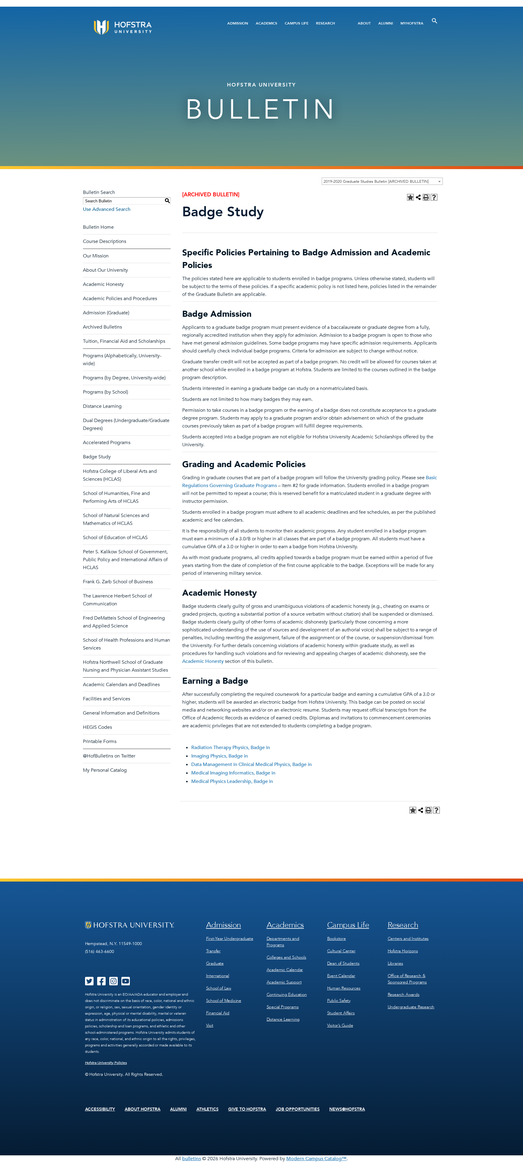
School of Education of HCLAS (115, 537)
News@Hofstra (347, 1109)
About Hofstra (142, 1109)
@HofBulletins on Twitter (109, 756)
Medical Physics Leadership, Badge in (232, 781)
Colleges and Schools (286, 957)
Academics (266, 23)
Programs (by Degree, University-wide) (124, 378)
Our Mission (96, 256)
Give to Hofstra (247, 1109)
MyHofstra (411, 23)
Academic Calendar (285, 970)
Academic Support (284, 982)
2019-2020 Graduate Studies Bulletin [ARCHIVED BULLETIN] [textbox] (376, 181)
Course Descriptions (104, 241)
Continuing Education (287, 994)
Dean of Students (343, 963)
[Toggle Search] (434, 21)
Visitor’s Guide (340, 1025)
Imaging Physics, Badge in (219, 756)
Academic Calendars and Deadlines (121, 684)
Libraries (395, 963)
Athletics (207, 1109)
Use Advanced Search (106, 209)
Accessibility (100, 1109)
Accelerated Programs (106, 442)
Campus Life (296, 23)
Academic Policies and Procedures (120, 298)
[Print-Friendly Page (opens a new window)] (426, 197)
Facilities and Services (106, 699)
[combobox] (382, 181)
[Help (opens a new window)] (434, 197)
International (217, 976)
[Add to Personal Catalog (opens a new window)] (410, 197)
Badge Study (97, 456)
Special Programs (283, 1007)
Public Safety (338, 1000)
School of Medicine (223, 1000)
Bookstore (336, 938)
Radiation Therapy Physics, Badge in (230, 747)
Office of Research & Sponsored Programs (407, 979)
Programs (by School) (105, 392)
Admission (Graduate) (106, 312)
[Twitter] (89, 983)
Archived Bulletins (102, 327)
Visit (209, 1025)
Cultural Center (341, 951)
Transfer (213, 951)
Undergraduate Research (411, 1007)
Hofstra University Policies (106, 1062)
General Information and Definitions (121, 713)
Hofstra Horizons (403, 951)
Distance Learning (102, 406)
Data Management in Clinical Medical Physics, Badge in (251, 764)
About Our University (105, 270)
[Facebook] (101, 983)
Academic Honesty (103, 284)
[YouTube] (125, 983)
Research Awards (403, 994)
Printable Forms (100, 741)
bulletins (191, 1158)
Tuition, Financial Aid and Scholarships (124, 341)
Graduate (215, 963)
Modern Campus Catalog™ (316, 1158)
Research (325, 23)
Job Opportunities (298, 1109)
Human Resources (343, 988)
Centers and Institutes (408, 938)
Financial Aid (217, 1013)
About (364, 23)
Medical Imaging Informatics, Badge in (233, 773)
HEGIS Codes (97, 727)
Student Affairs (341, 1013)
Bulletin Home (98, 227)
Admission (237, 23)
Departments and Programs (283, 942)
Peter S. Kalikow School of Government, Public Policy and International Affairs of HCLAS (125, 559)
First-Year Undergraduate (229, 938)
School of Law (218, 988)
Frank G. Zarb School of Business (118, 581)
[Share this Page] (418, 197)
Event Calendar (341, 976)
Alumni (385, 23)
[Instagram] (113, 983)
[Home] (145, 27)
